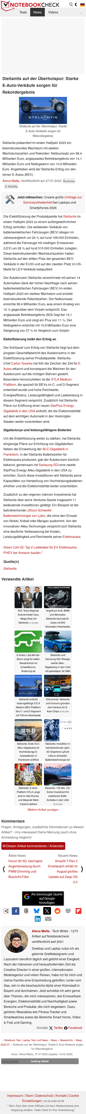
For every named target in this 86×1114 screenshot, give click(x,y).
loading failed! (10, 1061)
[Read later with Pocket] (68, 911)
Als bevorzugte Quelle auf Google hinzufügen (47, 898)
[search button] (71, 5)
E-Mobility (11, 186)
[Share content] (6, 911)
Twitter (58, 1027)
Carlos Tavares (21, 363)
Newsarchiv (66, 1040)
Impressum (15, 1095)
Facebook (74, 1027)
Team (29, 1095)
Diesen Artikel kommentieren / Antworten (34, 846)
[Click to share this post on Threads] (26, 911)
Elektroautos (71, 536)
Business (69, 181)
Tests (23, 12)
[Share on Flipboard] (78, 911)
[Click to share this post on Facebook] (15, 911)
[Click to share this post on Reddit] (57, 911)
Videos (53, 12)
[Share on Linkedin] (38, 918)
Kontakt (61, 1095)
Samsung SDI (49, 464)
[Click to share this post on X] (47, 911)
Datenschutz (44, 1095)
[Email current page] (48, 919)
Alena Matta (10, 180)
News (37, 12)
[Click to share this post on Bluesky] (36, 911)
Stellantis (69, 216)
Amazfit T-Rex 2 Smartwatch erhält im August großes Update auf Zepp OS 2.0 (63, 871)
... (81, 12)
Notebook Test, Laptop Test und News (26, 1040)
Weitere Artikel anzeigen (43, 810)
